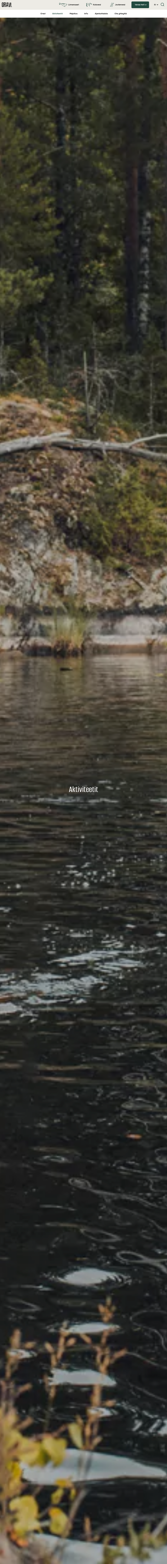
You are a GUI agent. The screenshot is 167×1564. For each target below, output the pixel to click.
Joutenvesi (120, 5)
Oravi (42, 13)
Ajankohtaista (101, 13)
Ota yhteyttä (121, 13)
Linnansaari (73, 5)
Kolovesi (97, 5)
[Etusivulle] (6, 5)
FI (155, 5)
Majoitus (73, 13)
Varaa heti (140, 5)
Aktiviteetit (57, 13)
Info (86, 13)
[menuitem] (68, 5)
